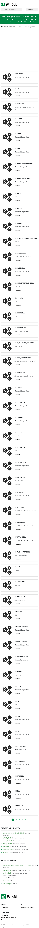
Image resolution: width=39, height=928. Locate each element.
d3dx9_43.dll (7, 838)
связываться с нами (27, 907)
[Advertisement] (19, 51)
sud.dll (5, 878)
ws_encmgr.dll (7, 884)
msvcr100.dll (7, 847)
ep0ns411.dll (7, 870)
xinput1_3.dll (7, 852)
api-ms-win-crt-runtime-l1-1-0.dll (13, 833)
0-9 (32, 17)
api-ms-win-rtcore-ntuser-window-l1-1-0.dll (17, 865)
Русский (30, 10)
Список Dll (4, 907)
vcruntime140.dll (8, 849)
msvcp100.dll (7, 841)
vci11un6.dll (7, 873)
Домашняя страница (8, 27)
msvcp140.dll (7, 844)
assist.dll (6, 881)
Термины (4, 920)
